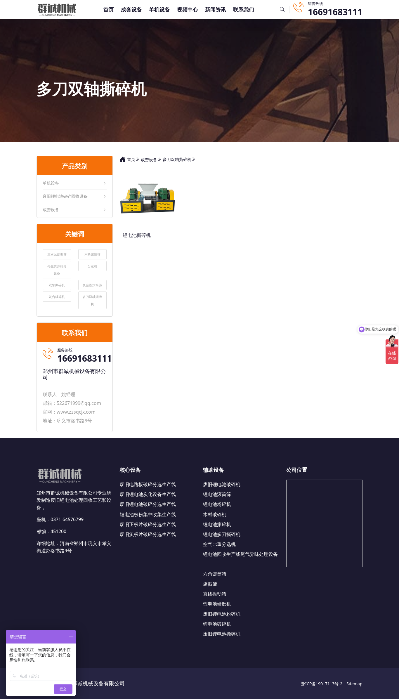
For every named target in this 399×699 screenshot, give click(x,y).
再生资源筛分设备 (57, 269)
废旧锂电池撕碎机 (221, 634)
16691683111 (335, 12)
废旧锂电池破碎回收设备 (65, 196)
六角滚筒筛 (92, 254)
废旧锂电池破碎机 (221, 484)
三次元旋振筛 (57, 254)
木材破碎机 (214, 514)
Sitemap (354, 683)
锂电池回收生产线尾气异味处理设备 (240, 554)
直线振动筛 (214, 594)
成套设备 (131, 9)
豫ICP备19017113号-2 (321, 683)
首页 (108, 9)
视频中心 (187, 9)
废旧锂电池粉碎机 (221, 614)
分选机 (92, 266)
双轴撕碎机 (57, 285)
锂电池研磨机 (217, 604)
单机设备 (159, 9)
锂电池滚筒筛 (217, 494)
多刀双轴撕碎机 (177, 159)
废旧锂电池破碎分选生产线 (148, 504)
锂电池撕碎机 (217, 524)
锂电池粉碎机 (217, 504)
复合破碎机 (57, 296)
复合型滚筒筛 (92, 285)
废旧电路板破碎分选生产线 (148, 484)
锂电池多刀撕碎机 (221, 534)
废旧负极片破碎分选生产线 (148, 534)
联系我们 (243, 9)
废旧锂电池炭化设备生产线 (148, 494)
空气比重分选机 (219, 544)
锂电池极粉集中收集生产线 (148, 514)
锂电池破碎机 (217, 624)
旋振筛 (210, 584)
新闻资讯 (215, 9)
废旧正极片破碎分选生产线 (148, 524)
